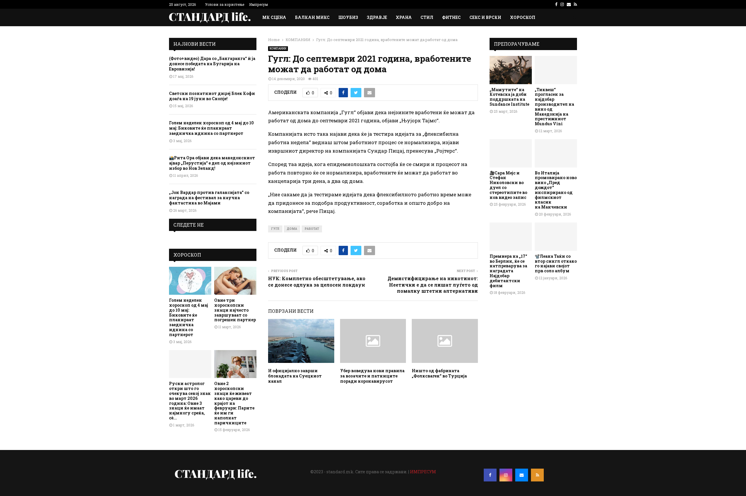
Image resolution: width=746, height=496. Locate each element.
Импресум (258, 4)
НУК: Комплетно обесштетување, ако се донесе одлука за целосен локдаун (316, 281)
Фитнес (451, 17)
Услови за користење (224, 4)
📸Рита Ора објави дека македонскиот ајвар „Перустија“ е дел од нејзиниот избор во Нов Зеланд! (212, 163)
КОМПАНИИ (278, 48)
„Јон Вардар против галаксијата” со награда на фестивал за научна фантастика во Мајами (209, 198)
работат (312, 229)
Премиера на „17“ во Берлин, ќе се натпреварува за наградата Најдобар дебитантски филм (508, 270)
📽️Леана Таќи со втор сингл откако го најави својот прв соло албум (556, 263)
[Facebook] (490, 475)
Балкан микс (312, 17)
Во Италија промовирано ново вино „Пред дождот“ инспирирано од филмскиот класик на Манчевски (556, 190)
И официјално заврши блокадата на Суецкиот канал (295, 376)
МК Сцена (274, 17)
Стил (426, 17)
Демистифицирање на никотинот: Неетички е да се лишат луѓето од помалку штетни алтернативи (433, 284)
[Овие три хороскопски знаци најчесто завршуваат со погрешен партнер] (235, 281)
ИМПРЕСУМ (423, 471)
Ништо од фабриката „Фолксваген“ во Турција (439, 373)
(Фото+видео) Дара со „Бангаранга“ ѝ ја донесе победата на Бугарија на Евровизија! (212, 64)
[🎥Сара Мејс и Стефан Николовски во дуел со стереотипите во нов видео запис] (511, 153)
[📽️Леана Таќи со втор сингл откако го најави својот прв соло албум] (556, 237)
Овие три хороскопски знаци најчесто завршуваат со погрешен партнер (235, 309)
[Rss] (537, 475)
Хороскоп (522, 17)
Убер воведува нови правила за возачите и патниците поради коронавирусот (372, 376)
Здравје (377, 17)
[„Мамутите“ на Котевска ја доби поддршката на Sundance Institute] (511, 70)
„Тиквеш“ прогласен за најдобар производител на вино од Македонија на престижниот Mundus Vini (554, 107)
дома (292, 229)
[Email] (521, 475)
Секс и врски (485, 17)
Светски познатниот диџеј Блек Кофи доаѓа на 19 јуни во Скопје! (212, 96)
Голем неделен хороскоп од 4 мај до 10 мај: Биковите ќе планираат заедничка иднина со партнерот (211, 128)
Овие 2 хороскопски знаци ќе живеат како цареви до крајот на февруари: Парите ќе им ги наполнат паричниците (234, 403)
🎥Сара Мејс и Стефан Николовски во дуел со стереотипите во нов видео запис (508, 185)
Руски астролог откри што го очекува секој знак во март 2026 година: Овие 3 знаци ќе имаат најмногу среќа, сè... (190, 401)
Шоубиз (348, 17)
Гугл (275, 229)
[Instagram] (505, 475)
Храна (404, 17)
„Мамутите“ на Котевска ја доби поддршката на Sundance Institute (509, 97)
